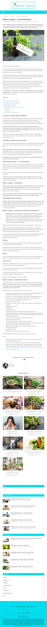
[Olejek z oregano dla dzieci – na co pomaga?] (34, 403)
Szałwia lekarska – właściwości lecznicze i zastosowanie (22, 566)
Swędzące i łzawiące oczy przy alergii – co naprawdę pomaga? (23, 505)
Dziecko (24, 587)
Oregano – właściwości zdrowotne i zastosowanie (13, 391)
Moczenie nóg (8, 111)
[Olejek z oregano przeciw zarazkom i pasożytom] (34, 443)
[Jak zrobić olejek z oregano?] (13, 443)
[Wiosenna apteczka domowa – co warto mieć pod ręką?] (6, 514)
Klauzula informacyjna (20, 606)
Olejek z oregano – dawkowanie (10, 104)
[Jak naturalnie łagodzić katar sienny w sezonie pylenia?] (6, 521)
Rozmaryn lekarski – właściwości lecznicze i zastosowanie (22, 559)
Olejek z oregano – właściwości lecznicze (11, 112)
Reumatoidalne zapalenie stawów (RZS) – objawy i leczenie (22, 552)
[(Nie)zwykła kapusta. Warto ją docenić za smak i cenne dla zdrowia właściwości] (6, 540)
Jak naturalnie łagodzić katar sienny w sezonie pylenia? (21, 519)
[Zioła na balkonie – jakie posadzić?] (13, 463)
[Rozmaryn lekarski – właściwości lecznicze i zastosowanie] (6, 561)
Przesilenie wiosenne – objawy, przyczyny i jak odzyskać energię (23, 526)
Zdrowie (11, 16)
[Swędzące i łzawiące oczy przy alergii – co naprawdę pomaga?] (6, 507)
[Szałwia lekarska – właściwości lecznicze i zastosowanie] (6, 568)
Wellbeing (24, 582)
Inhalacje (7, 108)
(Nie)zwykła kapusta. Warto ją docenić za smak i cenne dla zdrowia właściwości (26, 538)
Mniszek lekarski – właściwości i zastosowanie (20, 545)
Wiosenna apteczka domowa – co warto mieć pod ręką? (21, 512)
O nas (13, 606)
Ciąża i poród (24, 590)
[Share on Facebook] (22, 359)
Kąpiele (7, 109)
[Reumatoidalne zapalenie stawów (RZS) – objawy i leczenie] (6, 554)
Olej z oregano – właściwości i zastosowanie (13, 411)
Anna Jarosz (7, 21)
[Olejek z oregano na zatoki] (13, 423)
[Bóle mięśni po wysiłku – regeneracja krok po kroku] (6, 500)
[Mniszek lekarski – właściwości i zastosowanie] (6, 547)
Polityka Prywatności (31, 606)
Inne (24, 595)
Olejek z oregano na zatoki (13, 431)
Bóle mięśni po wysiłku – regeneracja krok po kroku (21, 498)
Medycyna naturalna (24, 593)
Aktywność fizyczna (24, 585)
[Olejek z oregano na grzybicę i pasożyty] (34, 423)
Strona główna (5, 16)
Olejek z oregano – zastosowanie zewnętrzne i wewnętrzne (14, 107)
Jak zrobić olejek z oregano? (13, 451)
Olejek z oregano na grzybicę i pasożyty (34, 431)
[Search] (43, 12)
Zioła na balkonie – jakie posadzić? (13, 472)
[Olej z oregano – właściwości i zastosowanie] (13, 403)
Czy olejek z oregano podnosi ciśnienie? (11, 100)
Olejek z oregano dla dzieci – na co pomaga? (34, 411)
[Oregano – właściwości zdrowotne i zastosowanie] (13, 382)
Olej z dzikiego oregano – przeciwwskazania (12, 103)
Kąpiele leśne (24, 580)
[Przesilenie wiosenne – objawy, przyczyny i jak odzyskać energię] (6, 528)
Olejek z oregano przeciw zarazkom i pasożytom (34, 451)
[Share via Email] (24, 359)
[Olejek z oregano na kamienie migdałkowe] (34, 382)
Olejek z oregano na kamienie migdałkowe (34, 391)
